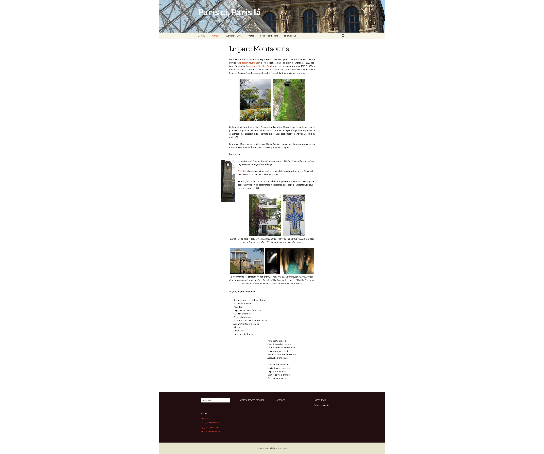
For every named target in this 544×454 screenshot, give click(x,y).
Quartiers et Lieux (234, 35)
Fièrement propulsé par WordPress (272, 448)
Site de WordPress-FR (210, 431)
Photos (251, 35)
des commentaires (211, 427)
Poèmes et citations (269, 35)
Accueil (201, 35)
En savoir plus (290, 35)
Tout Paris (215, 35)
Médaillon (243, 171)
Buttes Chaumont (249, 62)
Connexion (205, 418)
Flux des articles (210, 422)
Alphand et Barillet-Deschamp (262, 66)
